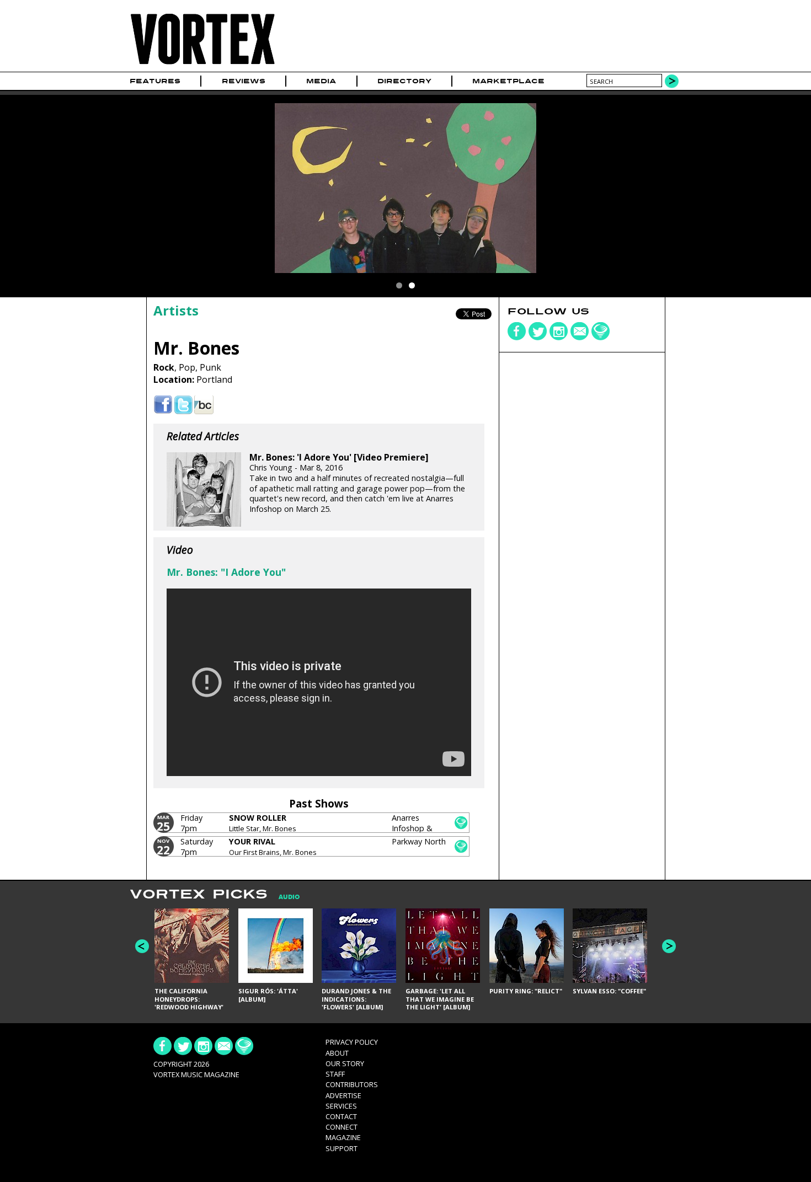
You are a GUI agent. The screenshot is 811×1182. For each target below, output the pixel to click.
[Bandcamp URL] (204, 405)
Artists (176, 310)
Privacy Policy (352, 1042)
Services (341, 1106)
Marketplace (508, 81)
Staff (335, 1074)
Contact (341, 1116)
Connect (342, 1127)
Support (342, 1148)
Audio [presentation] (289, 897)
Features (155, 81)
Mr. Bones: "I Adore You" (226, 572)
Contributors (352, 1084)
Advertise (343, 1095)
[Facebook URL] (163, 405)
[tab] (284, 897)
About (337, 1053)
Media (321, 81)
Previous (142, 946)
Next (669, 946)
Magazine (343, 1137)
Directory (404, 81)
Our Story (345, 1063)
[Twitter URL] (183, 405)
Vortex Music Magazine (196, 1074)
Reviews (243, 81)
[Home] (202, 64)
